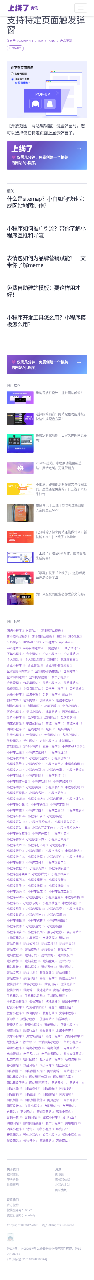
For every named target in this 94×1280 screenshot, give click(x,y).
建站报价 (48, 949)
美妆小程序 (33, 1106)
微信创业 (14, 984)
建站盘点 (50, 961)
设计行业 (69, 1117)
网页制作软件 (35, 1100)
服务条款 (13, 1180)
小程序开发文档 (69, 828)
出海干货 (33, 694)
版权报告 (14, 1042)
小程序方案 (38, 868)
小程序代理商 (17, 758)
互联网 (52, 659)
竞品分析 (30, 1065)
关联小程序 (15, 694)
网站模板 (50, 1088)
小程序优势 (15, 764)
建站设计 (47, 972)
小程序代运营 (39, 758)
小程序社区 (51, 903)
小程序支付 (34, 862)
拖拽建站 (53, 1001)
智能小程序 (33, 1025)
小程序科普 (71, 903)
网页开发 (71, 1100)
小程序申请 (15, 897)
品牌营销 (68, 717)
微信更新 (68, 984)
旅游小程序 (28, 1019)
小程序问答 (16, 932)
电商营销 (14, 1054)
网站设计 (33, 1094)
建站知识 (66, 961)
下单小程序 (15, 654)
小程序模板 (37, 880)
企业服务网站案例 (20, 671)
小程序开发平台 (43, 828)
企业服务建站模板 (59, 665)
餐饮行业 (30, 1140)
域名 (51, 729)
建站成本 (15, 949)
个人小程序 (52, 654)
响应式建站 (15, 723)
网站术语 (15, 1088)
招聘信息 (13, 1174)
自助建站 (52, 1106)
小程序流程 (37, 886)
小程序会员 (54, 764)
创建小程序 (64, 700)
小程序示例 (31, 903)
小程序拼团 (34, 851)
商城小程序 (55, 723)
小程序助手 (15, 787)
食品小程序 (51, 1135)
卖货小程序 (34, 712)
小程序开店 (40, 833)
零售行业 (63, 1129)
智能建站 (51, 1025)
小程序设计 (35, 915)
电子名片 (31, 1054)
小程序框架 (60, 874)
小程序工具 (55, 810)
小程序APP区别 (73, 746)
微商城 (28, 990)
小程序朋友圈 (59, 868)
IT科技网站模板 (43, 636)
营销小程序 (64, 1112)
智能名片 (15, 1025)
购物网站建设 (33, 1123)
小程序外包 (75, 799)
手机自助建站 (17, 1001)
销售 (30, 1129)
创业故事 (14, 700)
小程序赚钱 (16, 920)
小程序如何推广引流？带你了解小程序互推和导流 (46, 232)
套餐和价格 (62, 1180)
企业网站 (70, 671)
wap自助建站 (33, 648)
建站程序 (32, 967)
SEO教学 (14, 642)
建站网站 (66, 967)
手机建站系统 (35, 996)
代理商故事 (69, 659)
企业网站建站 (17, 677)
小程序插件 (55, 857)
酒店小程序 (15, 1129)
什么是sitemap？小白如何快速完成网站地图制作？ (45, 202)
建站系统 (49, 967)
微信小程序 (32, 984)
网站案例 (33, 1088)
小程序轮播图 (57, 920)
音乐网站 (14, 1135)
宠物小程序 (31, 746)
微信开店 (51, 984)
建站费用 (63, 972)
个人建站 (71, 654)
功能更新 (52, 706)
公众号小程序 (56, 688)
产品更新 (66, 41)
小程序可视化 (17, 793)
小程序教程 (17, 868)
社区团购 (30, 1059)
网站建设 (72, 1071)
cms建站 (50, 642)
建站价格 (14, 943)
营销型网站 (45, 1112)
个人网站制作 (35, 659)
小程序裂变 (55, 909)
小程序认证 (15, 915)
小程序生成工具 (60, 891)
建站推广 (65, 949)
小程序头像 (39, 804)
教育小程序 (15, 1013)
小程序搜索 (75, 857)
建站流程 (33, 961)
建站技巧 (32, 949)
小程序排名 (73, 851)
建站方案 (32, 955)
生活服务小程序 (49, 1042)
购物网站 (14, 1123)
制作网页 (35, 706)
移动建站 (14, 1065)
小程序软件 (15, 926)
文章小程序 (67, 1013)
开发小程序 (48, 978)
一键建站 (52, 648)
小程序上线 (15, 752)
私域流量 (73, 1059)
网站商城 (54, 1071)
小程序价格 (61, 758)
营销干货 (15, 1117)
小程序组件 (15, 909)
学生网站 (30, 741)
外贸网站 (52, 735)
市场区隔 (50, 938)
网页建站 (54, 1100)
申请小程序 (15, 1048)
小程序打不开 (38, 845)
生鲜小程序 (72, 1042)
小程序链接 (55, 926)
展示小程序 (55, 932)
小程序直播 (74, 897)
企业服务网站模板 (48, 671)
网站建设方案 (63, 1077)
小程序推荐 (36, 857)
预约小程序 (31, 1135)
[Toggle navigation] (80, 8)
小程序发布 (54, 787)
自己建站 (69, 1106)
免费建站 (71, 683)
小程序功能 (41, 781)
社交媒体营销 (74, 1054)
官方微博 (13, 1205)
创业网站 (30, 700)
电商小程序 (35, 1048)
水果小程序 (64, 1030)
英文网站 (27, 1112)
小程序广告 (36, 816)
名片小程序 (16, 717)
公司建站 (77, 688)
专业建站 (33, 654)
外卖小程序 (15, 735)
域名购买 (65, 729)
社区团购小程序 (51, 1059)
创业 (67, 694)
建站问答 (30, 978)
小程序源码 (16, 891)
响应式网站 (34, 723)
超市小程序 (54, 1123)
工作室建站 (15, 938)
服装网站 (14, 1030)
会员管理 (14, 683)
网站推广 (77, 1083)
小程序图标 (55, 799)
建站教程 (15, 955)
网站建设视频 (39, 1083)
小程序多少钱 (18, 804)
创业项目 (47, 700)
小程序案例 (16, 880)
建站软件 (14, 978)
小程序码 (14, 903)
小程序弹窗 (15, 839)
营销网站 (33, 1117)
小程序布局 (75, 810)
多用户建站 (70, 735)
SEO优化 (75, 636)
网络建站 (50, 1094)
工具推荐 (33, 938)
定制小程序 (48, 741)
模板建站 (47, 1030)
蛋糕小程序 (51, 1117)
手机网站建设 (57, 996)
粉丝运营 (63, 1065)
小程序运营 (35, 926)
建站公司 (31, 943)
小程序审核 (15, 810)
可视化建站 (70, 712)
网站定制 (61, 1190)
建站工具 (49, 943)
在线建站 (36, 729)
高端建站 (47, 1140)
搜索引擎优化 (36, 1007)
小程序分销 (75, 770)
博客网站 (53, 712)
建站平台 (67, 943)
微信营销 (14, 990)
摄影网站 (66, 1007)
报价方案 (36, 1001)
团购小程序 (15, 630)
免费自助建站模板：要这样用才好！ (43, 291)
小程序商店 (36, 799)
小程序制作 (56, 775)
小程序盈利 (34, 897)
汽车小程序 (15, 1036)
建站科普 (15, 967)
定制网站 (14, 746)
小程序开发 (17, 822)
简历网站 (47, 1065)
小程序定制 (59, 804)
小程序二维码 (36, 752)
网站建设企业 (17, 1077)
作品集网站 (31, 683)
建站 (64, 938)
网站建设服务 (17, 1083)
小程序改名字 (56, 862)
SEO (61, 636)
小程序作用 (74, 764)
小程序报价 (15, 851)
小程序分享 (55, 770)
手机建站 (15, 996)
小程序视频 (75, 909)
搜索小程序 (15, 1007)
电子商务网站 (51, 1054)
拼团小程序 (70, 1001)
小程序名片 (37, 793)
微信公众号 (67, 978)
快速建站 (44, 990)
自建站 (12, 1112)
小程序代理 (58, 752)
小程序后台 (57, 793)
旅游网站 (47, 1019)
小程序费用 (56, 915)
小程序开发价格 (40, 822)
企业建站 (36, 665)
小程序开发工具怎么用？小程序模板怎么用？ (46, 321)
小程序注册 (16, 886)
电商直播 (54, 1048)
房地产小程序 (63, 990)
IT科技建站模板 (52, 630)
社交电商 (14, 1059)
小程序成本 (16, 845)
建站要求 (14, 972)
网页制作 (15, 1100)
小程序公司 (35, 770)
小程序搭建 (15, 862)
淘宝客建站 (34, 1036)
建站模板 (65, 955)
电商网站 (71, 1048)
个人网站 (15, 659)
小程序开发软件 (18, 833)
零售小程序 (45, 1129)
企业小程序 (16, 665)
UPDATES (15, 48)
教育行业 (50, 1013)
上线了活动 (71, 648)
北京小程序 (70, 706)
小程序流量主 (59, 886)
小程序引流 (60, 833)
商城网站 (74, 723)
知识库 (59, 1174)
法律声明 (13, 1185)
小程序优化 (34, 764)
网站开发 (59, 1083)
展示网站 (74, 932)
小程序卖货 (34, 787)
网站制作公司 (35, 1071)
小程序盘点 (54, 897)
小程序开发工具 (18, 828)
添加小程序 (54, 1036)
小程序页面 (36, 932)
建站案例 (48, 955)
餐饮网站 (14, 1140)
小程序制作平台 (18, 781)
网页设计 (15, 1106)
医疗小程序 (15, 712)
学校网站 (14, 741)
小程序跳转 (36, 920)
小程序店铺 (55, 816)
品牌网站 (51, 717)
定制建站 (66, 741)
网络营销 (66, 1094)
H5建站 (32, 630)
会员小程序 (60, 677)
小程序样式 (40, 874)
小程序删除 (34, 775)
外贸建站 (34, 735)
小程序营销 (35, 909)
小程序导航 (34, 810)
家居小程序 (51, 746)
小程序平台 (16, 816)
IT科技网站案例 (18, 636)
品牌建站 (35, 717)
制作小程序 (16, 706)
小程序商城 (16, 799)
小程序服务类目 (18, 874)
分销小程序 (51, 694)
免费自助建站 (33, 688)
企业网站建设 (39, 677)
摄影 (53, 1007)
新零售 (12, 1019)
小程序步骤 (57, 880)
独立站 (29, 1042)
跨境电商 (73, 1123)
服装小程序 (69, 1025)
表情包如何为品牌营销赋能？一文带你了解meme (46, 261)
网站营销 (15, 1094)
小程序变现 (74, 787)
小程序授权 (54, 851)
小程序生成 (37, 891)
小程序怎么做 (36, 839)
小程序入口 (15, 770)
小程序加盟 (62, 781)
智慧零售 (63, 1019)
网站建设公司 (40, 1077)
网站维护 (66, 1088)
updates (66, 642)
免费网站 (14, 688)
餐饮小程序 (71, 1135)
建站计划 (30, 972)
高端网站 (63, 1140)
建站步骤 (15, 961)
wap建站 (14, 648)
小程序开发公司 (66, 822)
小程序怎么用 (59, 839)
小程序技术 (58, 845)
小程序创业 (15, 775)
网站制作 (15, 1071)
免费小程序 (52, 683)
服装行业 (30, 1030)
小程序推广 (16, 857)
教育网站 (33, 1013)
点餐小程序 (74, 1036)
